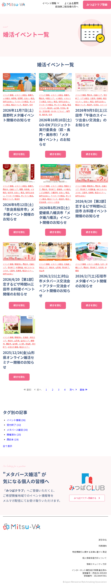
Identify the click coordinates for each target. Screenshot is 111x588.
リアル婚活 (84, 98)
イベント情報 (49, 3)
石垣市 (100, 267)
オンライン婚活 (60, 104)
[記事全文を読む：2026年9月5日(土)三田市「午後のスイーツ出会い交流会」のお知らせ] (91, 82)
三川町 (21, 344)
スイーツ (103, 104)
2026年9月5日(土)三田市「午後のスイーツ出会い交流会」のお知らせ (91, 117)
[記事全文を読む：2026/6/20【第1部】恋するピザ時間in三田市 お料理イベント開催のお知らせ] (19, 251)
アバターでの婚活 (21, 101)
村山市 (41, 270)
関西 (21, 189)
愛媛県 (59, 189)
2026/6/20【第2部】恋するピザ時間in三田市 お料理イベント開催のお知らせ (91, 208)
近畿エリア (98, 95)
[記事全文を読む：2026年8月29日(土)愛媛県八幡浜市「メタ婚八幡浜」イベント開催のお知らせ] (55, 173)
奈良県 (26, 189)
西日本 (41, 98)
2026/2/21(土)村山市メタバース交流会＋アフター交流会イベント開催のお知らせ (54, 285)
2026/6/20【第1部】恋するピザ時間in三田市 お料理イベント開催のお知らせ (19, 286)
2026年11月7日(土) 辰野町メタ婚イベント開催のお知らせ (18, 115)
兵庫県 (99, 98)
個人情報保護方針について (94, 557)
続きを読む (19, 154)
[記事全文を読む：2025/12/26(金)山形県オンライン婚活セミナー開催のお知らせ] (19, 324)
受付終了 (52, 189)
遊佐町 (28, 344)
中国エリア (50, 98)
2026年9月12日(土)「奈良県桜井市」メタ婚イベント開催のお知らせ (18, 212)
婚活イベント (16, 104)
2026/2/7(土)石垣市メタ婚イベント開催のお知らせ (91, 280)
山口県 (56, 108)
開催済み (90, 186)
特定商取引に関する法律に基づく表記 (89, 551)
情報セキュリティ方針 (97, 564)
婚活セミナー (100, 192)
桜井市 (10, 192)
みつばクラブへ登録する (85, 498)
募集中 (30, 95)
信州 (31, 104)
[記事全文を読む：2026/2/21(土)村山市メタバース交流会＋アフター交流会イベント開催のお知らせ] (55, 251)
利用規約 (103, 545)
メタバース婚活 (21, 95)
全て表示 (7, 446)
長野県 (13, 98)
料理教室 (91, 189)
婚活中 (25, 104)
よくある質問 (71, 3)
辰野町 (20, 98)
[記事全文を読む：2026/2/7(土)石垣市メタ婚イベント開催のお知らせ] (91, 251)
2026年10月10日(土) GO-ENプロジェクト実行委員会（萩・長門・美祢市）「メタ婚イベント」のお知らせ (55, 132)
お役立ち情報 (13, 347)
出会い (26, 98)
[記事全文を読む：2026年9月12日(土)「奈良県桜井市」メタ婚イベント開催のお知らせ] (19, 173)
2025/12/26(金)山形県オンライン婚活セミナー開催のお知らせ (19, 360)
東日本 (51, 267)
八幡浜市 (54, 192)
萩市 (50, 114)
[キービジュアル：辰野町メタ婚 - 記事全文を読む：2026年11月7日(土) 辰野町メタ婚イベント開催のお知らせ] (19, 82)
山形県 (58, 267)
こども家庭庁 (44, 192)
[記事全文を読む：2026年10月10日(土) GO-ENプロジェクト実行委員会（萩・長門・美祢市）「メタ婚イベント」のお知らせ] (55, 82)
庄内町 (15, 344)
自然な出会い (8, 101)
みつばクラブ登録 (97, 4)
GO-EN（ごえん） (58, 111)
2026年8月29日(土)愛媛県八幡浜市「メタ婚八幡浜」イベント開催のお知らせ (54, 215)
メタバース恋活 (53, 202)
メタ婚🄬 (6, 98)
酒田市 (8, 344)
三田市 (92, 98)
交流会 (62, 108)
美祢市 (44, 114)
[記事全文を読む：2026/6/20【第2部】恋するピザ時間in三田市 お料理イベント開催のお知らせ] (91, 173)
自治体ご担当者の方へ (66, 6)
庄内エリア (25, 340)
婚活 (32, 98)
